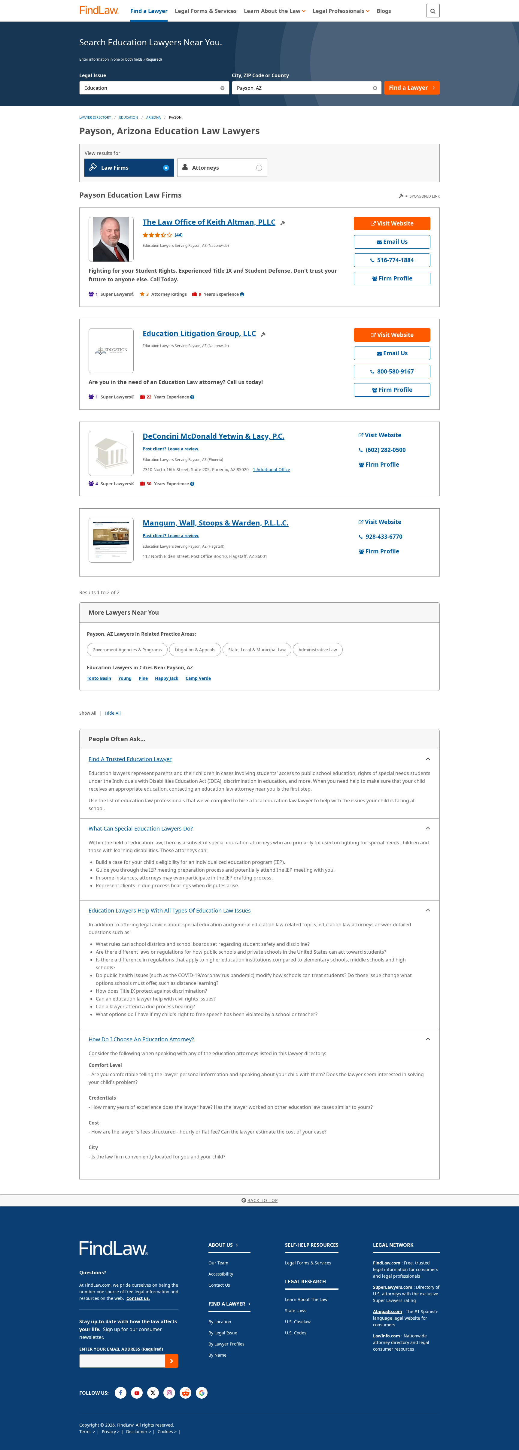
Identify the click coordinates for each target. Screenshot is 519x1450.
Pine (143, 678)
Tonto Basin (99, 678)
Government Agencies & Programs (127, 649)
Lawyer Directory (95, 117)
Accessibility (220, 1274)
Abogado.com (387, 1311)
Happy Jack (166, 678)
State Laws (295, 1310)
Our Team (218, 1263)
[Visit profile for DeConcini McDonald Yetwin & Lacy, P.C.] (111, 453)
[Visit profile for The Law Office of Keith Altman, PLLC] (111, 239)
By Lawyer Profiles (226, 1344)
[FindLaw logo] (102, 11)
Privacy (109, 1431)
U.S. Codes (295, 1333)
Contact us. (138, 1298)
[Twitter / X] (153, 1393)
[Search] (433, 10)
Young (125, 678)
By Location (219, 1321)
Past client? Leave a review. (171, 449)
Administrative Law (318, 649)
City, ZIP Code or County (260, 75)
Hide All (113, 713)
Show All (87, 713)
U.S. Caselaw (298, 1321)
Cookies (166, 1431)
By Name (217, 1355)
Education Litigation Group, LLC (199, 333)
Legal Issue (92, 75)
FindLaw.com (386, 1263)
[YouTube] (137, 1393)
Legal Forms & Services (308, 1263)
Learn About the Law (306, 1299)
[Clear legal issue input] (222, 88)
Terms (86, 1431)
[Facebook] (120, 1393)
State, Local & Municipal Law (257, 649)
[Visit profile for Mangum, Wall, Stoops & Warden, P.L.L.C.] (111, 540)
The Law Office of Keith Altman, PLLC (209, 222)
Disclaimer (137, 1431)
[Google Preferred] (202, 1393)
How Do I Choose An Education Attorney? (141, 1039)
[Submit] (171, 1361)
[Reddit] (185, 1393)
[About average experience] (242, 294)
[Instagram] (169, 1393)
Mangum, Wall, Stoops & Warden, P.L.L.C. (216, 523)
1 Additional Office (271, 469)
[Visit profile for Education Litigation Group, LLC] (111, 350)
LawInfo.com (386, 1336)
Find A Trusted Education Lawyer (130, 759)
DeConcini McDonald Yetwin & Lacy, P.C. (213, 436)
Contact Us (219, 1285)
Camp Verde (198, 678)
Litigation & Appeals (195, 649)
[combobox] (154, 88)
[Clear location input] (375, 88)
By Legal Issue (222, 1333)
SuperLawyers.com (392, 1287)
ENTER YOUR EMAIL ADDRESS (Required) (121, 1349)
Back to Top (262, 1200)
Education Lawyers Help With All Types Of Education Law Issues (170, 910)
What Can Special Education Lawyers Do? (141, 828)
